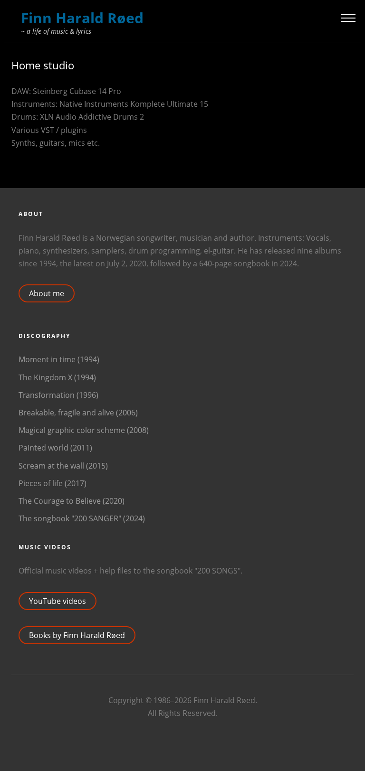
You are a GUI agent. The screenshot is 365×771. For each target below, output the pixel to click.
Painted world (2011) (55, 447)
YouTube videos (57, 601)
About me (46, 293)
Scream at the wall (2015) (63, 466)
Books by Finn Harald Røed (77, 635)
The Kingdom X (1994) (57, 377)
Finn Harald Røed (82, 18)
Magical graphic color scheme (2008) (84, 430)
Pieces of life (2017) (52, 483)
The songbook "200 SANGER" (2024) (82, 518)
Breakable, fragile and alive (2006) (78, 412)
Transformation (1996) (58, 395)
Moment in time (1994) (59, 359)
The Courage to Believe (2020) (72, 501)
